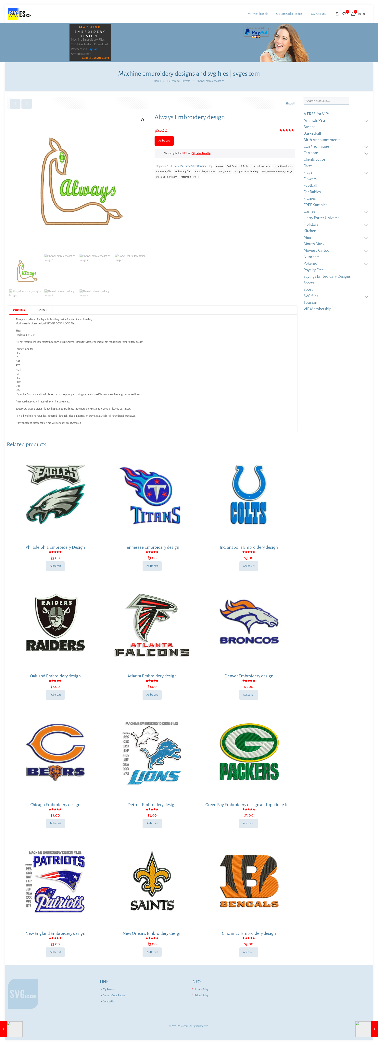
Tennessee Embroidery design (152, 547)
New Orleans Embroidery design (152, 933)
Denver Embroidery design (248, 676)
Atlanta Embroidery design (152, 676)
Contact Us (108, 1001)
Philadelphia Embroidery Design (55, 547)
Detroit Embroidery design (152, 804)
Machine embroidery (166, 177)
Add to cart (164, 140)
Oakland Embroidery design (55, 676)
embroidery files (183, 171)
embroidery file (163, 171)
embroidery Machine (205, 171)
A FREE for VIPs (175, 166)
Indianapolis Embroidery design (249, 547)
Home (157, 81)
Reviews (42, 310)
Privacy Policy (201, 989)
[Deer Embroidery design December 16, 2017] (11, 1029)
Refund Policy (201, 995)
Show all (290, 103)
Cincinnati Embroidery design (249, 933)
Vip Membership (201, 153)
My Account (109, 989)
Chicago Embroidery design (55, 804)
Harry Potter (225, 171)
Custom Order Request (114, 995)
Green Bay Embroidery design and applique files (248, 804)
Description (19, 310)
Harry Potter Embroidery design (277, 171)
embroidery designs (283, 166)
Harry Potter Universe (178, 81)
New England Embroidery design (55, 933)
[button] (143, 120)
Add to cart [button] (55, 566)
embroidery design (261, 166)
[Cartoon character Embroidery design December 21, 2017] (366, 1029)
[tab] (19, 310)
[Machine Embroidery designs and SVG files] (19, 14)
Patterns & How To (190, 177)
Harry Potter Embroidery (246, 171)
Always (219, 166)
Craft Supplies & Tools (237, 166)
